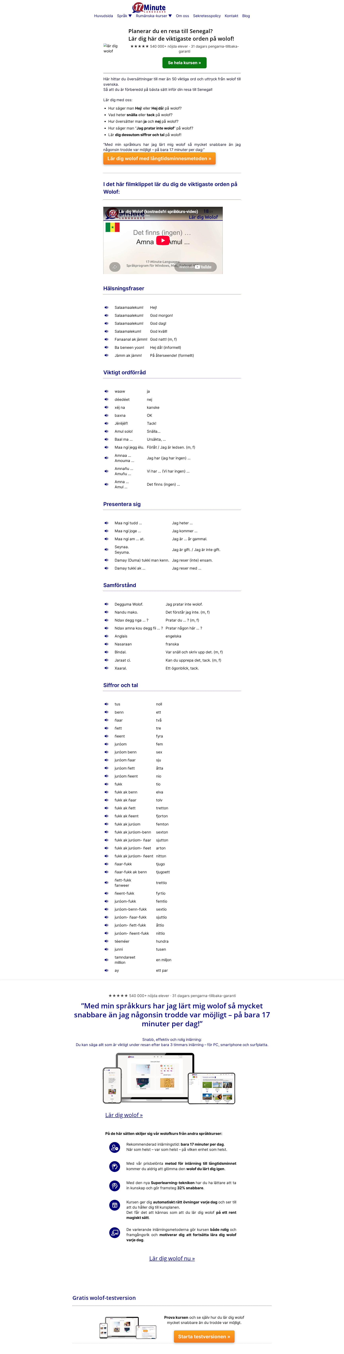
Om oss (182, 16)
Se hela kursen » (184, 62)
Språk (122, 16)
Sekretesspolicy (207, 16)
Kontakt (231, 16)
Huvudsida (103, 16)
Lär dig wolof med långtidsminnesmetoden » (159, 158)
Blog (246, 16)
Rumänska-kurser (151, 16)
